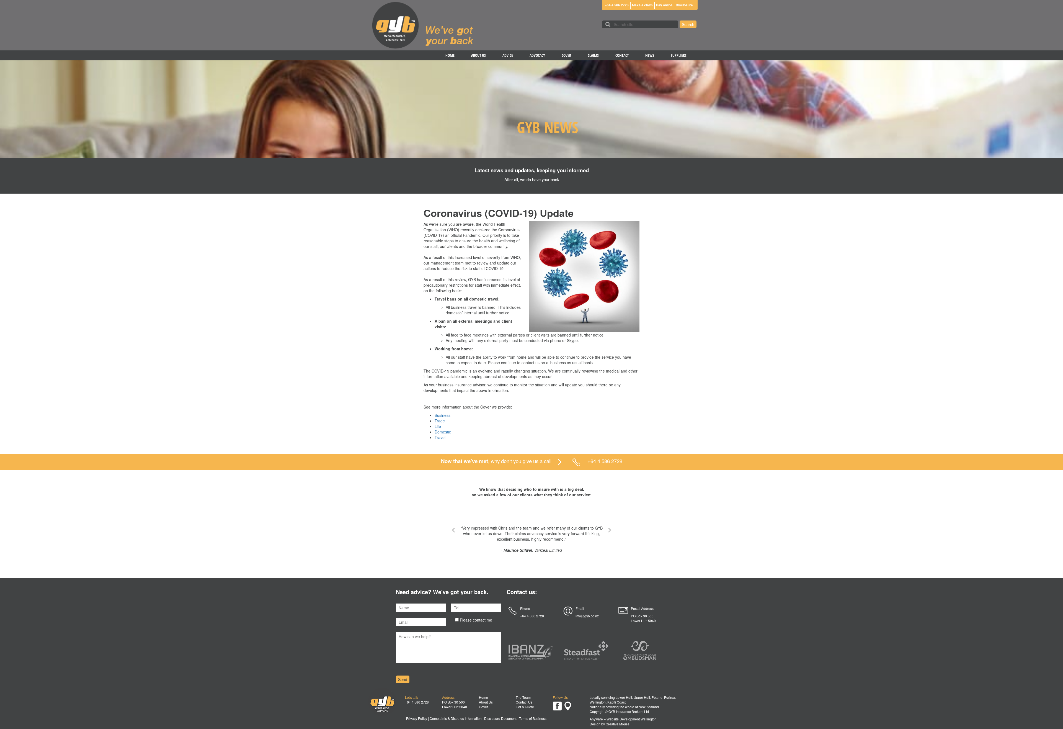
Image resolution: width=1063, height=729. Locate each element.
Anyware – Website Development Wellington (623, 719)
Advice (507, 55)
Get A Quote (525, 706)
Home (450, 55)
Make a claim (642, 4)
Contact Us (524, 702)
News (649, 55)
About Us (478, 55)
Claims (593, 55)
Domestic (443, 432)
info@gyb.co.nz (587, 616)
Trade (440, 420)
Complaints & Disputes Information (456, 718)
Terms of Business (532, 718)
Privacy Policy (416, 718)
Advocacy (537, 55)
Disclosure (684, 4)
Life (438, 426)
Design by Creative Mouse (609, 724)
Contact (622, 55)
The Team (523, 697)
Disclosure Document (500, 718)
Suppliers (679, 55)
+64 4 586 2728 (617, 4)
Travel (440, 437)
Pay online (664, 4)
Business (442, 415)
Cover (566, 55)
